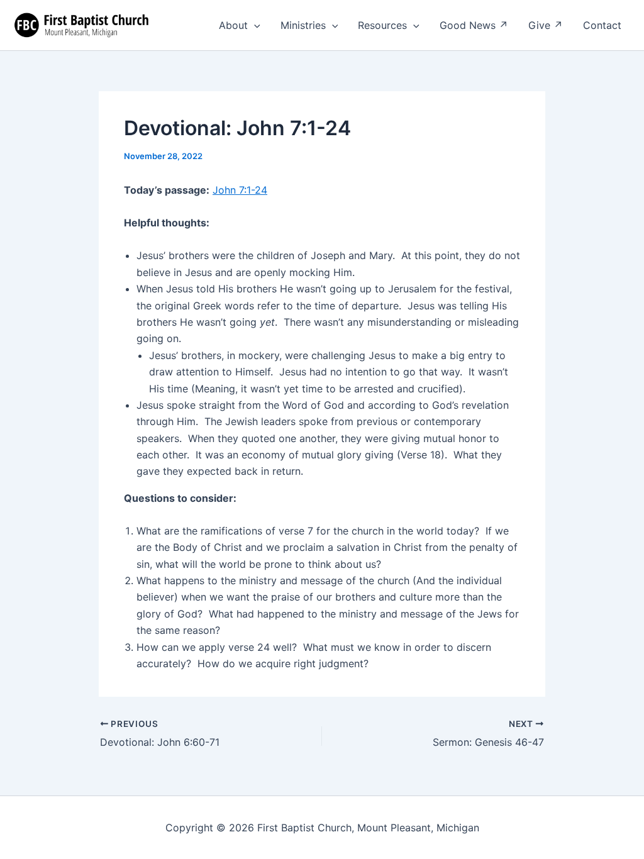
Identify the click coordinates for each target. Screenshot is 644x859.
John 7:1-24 (240, 190)
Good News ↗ (474, 25)
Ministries (303, 25)
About (233, 25)
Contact (602, 25)
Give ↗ (545, 25)
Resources (382, 25)
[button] (254, 25)
